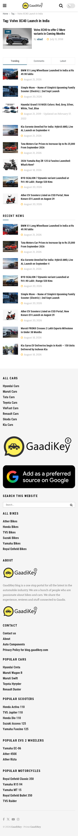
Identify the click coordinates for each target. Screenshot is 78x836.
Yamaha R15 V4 (12, 784)
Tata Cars (9, 397)
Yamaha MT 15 (12, 790)
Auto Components (14, 644)
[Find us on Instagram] (18, 819)
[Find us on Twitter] (8, 819)
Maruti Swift (10, 678)
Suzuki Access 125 (14, 723)
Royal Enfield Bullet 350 (17, 795)
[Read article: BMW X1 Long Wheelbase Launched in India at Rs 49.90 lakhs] (10, 229)
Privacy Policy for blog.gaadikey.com (25, 650)
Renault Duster (12, 689)
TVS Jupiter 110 (13, 712)
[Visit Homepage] (33, 6)
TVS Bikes (9, 532)
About (6, 639)
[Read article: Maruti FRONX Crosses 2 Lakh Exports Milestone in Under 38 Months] (10, 332)
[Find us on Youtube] (13, 819)
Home (5, 13)
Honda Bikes (10, 527)
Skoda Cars (10, 419)
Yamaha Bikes (11, 543)
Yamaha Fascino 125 (15, 729)
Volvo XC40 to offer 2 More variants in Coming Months (49, 32)
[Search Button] (61, 5)
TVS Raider (10, 801)
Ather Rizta (10, 759)
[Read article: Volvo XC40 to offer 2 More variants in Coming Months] (17, 38)
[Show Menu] (4, 5)
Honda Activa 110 (14, 707)
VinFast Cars (10, 408)
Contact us (9, 633)
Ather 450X (10, 754)
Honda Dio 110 (12, 718)
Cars (8, 32)
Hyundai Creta (11, 667)
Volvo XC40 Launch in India (30, 13)
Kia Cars (8, 425)
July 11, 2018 (56, 39)
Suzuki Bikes (11, 538)
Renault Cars (11, 414)
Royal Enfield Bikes (15, 549)
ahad (40, 39)
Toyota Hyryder (12, 684)
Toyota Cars (10, 402)
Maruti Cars (10, 391)
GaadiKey (16, 827)
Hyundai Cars (11, 386)
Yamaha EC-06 (12, 748)
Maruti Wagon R (12, 673)
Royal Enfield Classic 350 (18, 779)
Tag (12, 13)
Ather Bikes (10, 521)
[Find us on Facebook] (4, 819)
